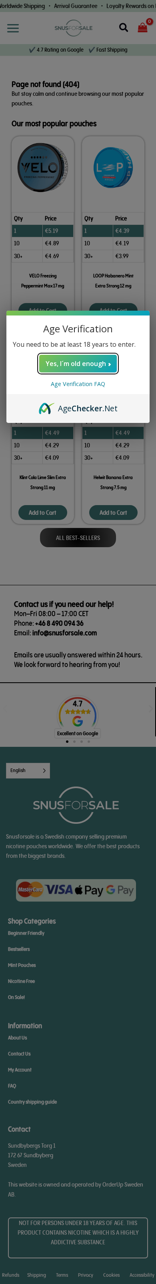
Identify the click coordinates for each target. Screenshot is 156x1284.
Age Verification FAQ (78, 384)
